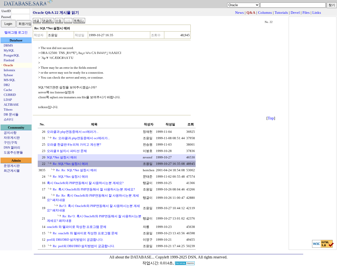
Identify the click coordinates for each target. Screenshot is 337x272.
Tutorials (281, 13)
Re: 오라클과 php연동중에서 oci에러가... (81, 138)
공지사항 (10, 133)
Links (316, 13)
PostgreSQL (11, 55)
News (239, 13)
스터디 (8, 119)
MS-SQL (9, 80)
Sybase (8, 75)
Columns (265, 13)
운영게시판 (12, 166)
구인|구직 (10, 142)
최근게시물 (12, 170)
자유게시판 (12, 137)
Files (306, 13)
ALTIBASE (11, 104)
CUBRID (10, 95)
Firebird (9, 60)
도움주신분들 (13, 152)
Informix (9, 70)
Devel (295, 13)
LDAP (8, 100)
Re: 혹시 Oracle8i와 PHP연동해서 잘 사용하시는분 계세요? (94, 189)
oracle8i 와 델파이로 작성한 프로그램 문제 (76, 227)
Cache (8, 90)
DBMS (8, 45)
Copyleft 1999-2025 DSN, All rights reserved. (191, 257)
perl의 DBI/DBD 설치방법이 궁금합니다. (75, 239)
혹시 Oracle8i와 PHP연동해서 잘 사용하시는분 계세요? (85, 183)
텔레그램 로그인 (16, 32)
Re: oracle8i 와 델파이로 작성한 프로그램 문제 (85, 233)
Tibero (8, 109)
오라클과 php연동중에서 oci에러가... (72, 132)
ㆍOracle (6, 65)
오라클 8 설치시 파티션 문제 (67, 151)
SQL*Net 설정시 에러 (62, 157)
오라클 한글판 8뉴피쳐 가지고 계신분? (74, 144)
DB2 (7, 85)
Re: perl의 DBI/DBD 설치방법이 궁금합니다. (84, 246)
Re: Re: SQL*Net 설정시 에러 (76, 170)
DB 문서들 (11, 114)
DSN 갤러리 (12, 147)
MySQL (9, 50)
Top (271, 118)
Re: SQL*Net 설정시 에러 (70, 164)
